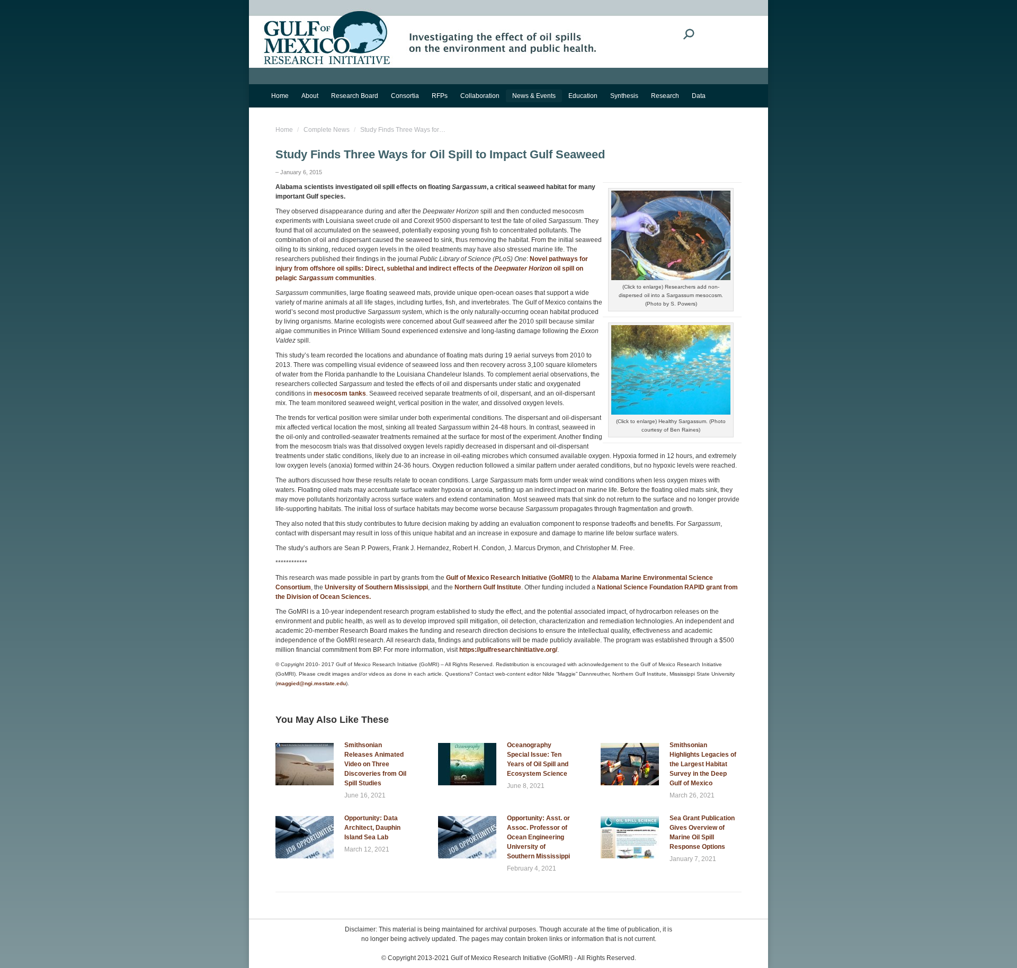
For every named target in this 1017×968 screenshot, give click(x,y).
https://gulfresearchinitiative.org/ (508, 649)
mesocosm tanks (340, 393)
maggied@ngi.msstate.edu (311, 683)
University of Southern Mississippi (376, 587)
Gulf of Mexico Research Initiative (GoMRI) (508, 577)
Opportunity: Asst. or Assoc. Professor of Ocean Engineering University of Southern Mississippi (538, 837)
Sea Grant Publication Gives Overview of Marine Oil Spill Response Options (702, 832)
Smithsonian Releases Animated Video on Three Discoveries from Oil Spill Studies (375, 764)
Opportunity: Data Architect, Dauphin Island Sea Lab (372, 827)
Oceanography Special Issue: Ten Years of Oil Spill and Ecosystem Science (537, 759)
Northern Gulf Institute (487, 587)
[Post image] (304, 764)
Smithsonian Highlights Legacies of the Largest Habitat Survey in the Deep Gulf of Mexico (703, 764)
